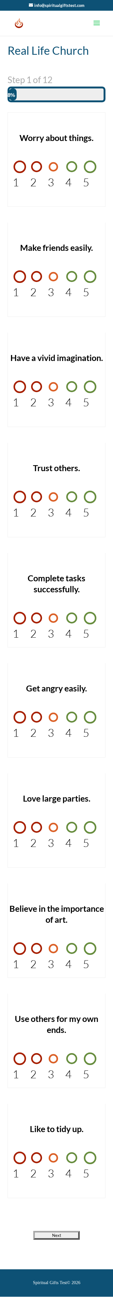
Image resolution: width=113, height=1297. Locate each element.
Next (56, 1235)
